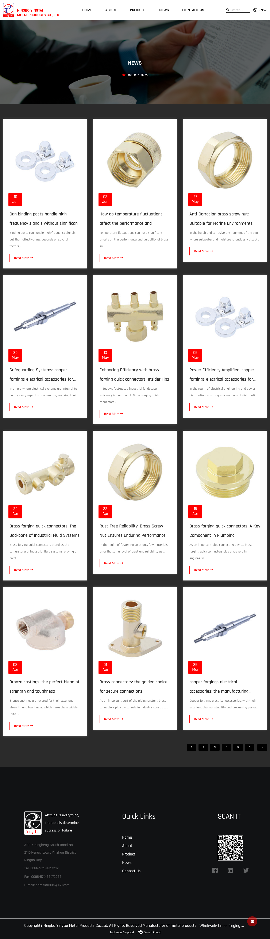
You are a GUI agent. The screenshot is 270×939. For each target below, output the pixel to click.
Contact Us (193, 10)
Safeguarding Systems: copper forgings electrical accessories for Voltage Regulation (41, 379)
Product (138, 10)
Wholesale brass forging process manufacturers (222, 925)
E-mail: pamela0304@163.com (47, 885)
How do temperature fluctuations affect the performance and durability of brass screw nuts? (131, 223)
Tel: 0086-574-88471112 (41, 868)
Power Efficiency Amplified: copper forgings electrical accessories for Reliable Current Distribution (221, 379)
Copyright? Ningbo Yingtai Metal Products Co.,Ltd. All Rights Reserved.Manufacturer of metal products (110, 925)
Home (87, 10)
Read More (22, 258)
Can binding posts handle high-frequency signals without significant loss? (44, 223)
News (164, 10)
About (111, 10)
